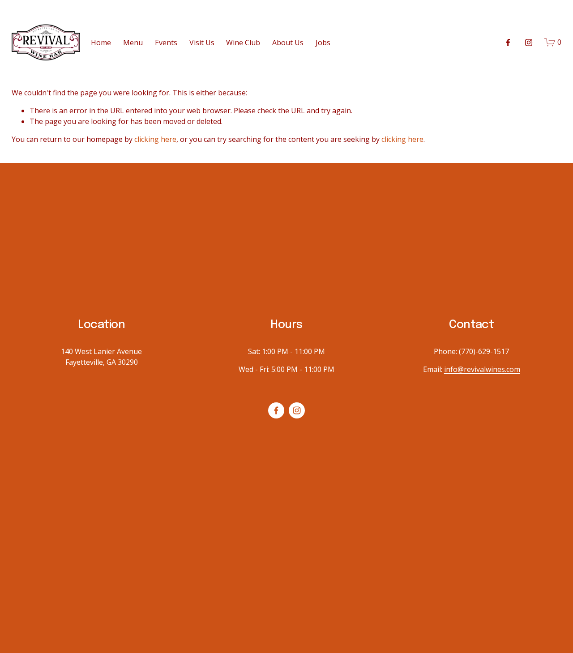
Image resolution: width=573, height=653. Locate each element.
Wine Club (243, 42)
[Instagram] (528, 42)
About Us (288, 42)
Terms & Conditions (378, 291)
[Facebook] (508, 42)
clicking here (155, 139)
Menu (133, 42)
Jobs (323, 42)
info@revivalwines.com (482, 369)
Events (166, 42)
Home (101, 42)
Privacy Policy (442, 291)
